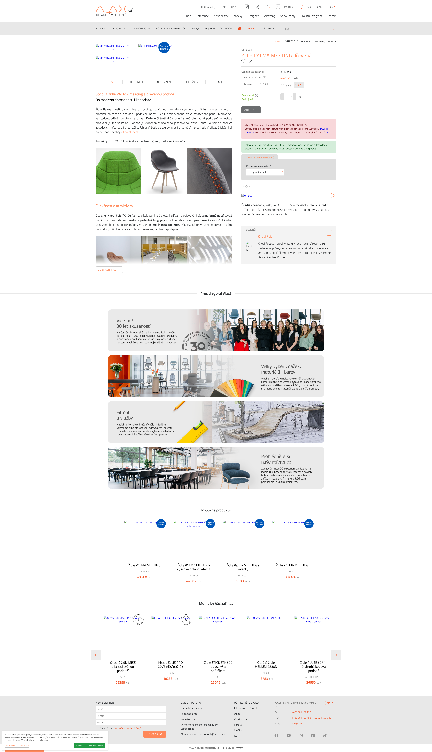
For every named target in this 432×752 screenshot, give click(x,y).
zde (326, 132)
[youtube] (289, 735)
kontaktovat (130, 132)
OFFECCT (246, 50)
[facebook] (276, 735)
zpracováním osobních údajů (127, 728)
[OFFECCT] (333, 195)
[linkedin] (313, 735)
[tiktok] (325, 735)
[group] (121, 652)
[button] (132, 688)
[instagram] (301, 735)
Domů (277, 41)
